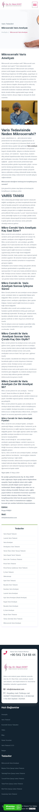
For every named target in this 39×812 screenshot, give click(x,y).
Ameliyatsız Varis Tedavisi (12, 546)
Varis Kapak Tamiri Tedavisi (12, 555)
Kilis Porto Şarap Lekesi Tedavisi (12, 789)
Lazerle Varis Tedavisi (10, 538)
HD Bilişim (32, 808)
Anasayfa (4, 714)
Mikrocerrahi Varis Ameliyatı (12, 623)
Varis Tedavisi (6, 719)
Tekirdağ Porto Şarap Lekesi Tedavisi (13, 773)
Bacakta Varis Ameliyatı (11, 606)
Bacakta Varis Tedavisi (11, 585)
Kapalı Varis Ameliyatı (10, 602)
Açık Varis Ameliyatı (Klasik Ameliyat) (15, 597)
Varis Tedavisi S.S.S (8, 745)
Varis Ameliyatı (8, 542)
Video (3, 730)
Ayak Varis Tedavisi (10, 580)
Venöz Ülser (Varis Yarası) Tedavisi (15, 551)
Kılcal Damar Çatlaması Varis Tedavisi (15, 568)
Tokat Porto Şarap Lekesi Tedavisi (12, 784)
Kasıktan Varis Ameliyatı (11, 589)
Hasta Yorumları (7, 740)
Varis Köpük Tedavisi (10, 534)
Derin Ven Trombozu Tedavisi (13, 559)
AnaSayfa (5, 32)
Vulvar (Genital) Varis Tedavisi (13, 619)
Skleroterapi (7, 576)
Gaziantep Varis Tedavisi (9, 794)
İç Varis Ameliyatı (9, 610)
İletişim (4, 750)
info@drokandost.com (15, 689)
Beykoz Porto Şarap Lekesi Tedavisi (13, 768)
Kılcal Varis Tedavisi (10, 563)
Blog (3, 735)
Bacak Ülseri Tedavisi (10, 614)
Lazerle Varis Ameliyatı (11, 593)
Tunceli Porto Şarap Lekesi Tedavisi (13, 778)
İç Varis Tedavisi (9, 572)
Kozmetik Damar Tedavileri (10, 725)
